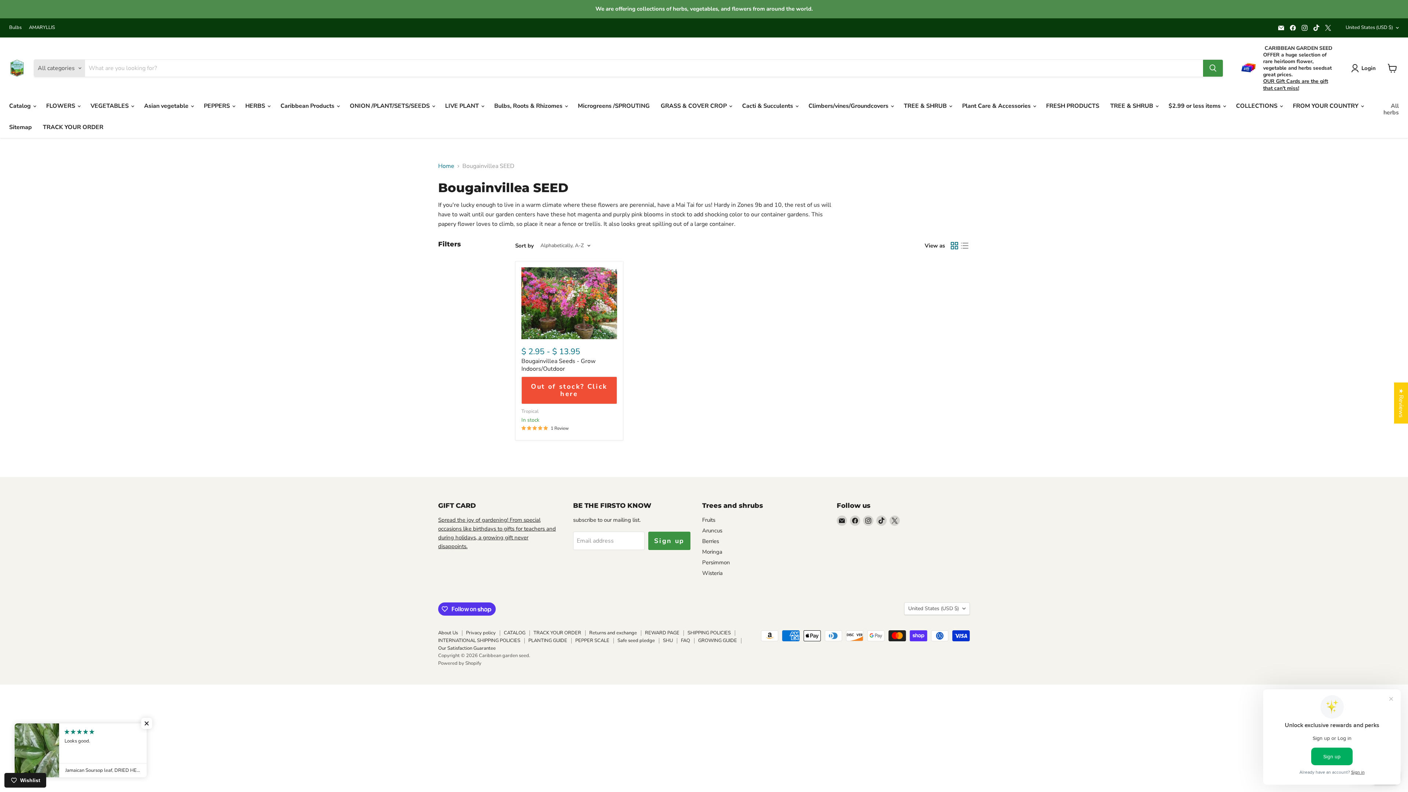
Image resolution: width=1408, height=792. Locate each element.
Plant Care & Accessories (997, 106)
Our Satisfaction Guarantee (467, 648)
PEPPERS (217, 106)
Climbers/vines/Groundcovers (849, 106)
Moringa (712, 552)
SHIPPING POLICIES (709, 633)
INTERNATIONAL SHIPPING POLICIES (479, 640)
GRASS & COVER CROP (694, 106)
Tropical (530, 411)
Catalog (20, 106)
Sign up (669, 540)
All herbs (1391, 109)
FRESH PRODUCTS (1072, 106)
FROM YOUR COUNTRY (1326, 106)
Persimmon (716, 562)
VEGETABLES (110, 106)
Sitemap (20, 127)
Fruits (708, 520)
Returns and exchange (613, 633)
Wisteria (712, 573)
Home (446, 166)
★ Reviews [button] (1401, 403)
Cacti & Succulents (768, 106)
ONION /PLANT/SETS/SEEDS (390, 106)
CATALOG (514, 633)
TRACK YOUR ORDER (73, 127)
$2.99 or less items (1195, 106)
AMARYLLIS (42, 27)
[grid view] (954, 246)
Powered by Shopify (459, 663)
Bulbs (15, 27)
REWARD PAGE (662, 633)
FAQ (685, 640)
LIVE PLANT (462, 106)
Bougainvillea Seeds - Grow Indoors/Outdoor (558, 365)
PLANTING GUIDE (547, 640)
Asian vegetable (167, 106)
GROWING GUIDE (717, 640)
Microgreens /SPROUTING (614, 106)
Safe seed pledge (636, 640)
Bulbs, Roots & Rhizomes (529, 106)
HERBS (256, 106)
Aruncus (712, 530)
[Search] (1213, 68)
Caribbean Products (308, 106)
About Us (448, 633)
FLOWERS (61, 106)
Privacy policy (481, 633)
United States (1369, 27)
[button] (146, 723)
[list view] (965, 246)
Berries (710, 541)
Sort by (524, 246)
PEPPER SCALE (592, 640)
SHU (668, 640)
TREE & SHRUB (926, 106)
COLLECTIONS (1257, 106)
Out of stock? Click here (569, 390)
